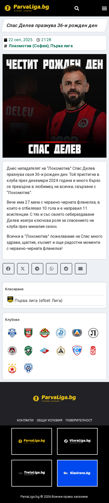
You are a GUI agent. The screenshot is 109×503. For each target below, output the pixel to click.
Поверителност (79, 420)
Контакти (25, 420)
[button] (76, 8)
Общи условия (49, 420)
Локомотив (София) (29, 45)
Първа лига (61, 45)
